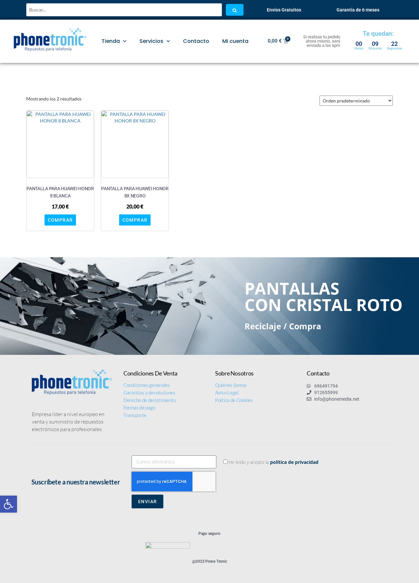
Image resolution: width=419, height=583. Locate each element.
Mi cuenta (235, 41)
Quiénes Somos (231, 385)
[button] (8, 504)
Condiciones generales (146, 385)
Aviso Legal (227, 392)
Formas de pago (139, 407)
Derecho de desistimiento (149, 400)
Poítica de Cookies (234, 400)
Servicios (151, 41)
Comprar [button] (60, 220)
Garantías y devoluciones (149, 392)
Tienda (110, 41)
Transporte (134, 415)
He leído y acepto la (273, 462)
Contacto (196, 41)
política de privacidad (294, 462)
